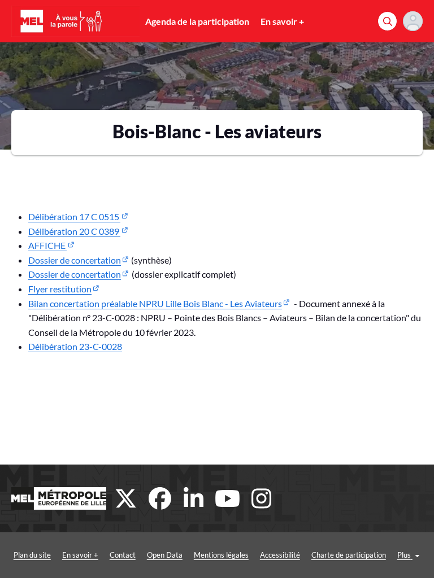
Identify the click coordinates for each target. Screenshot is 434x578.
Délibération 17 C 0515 (74, 216)
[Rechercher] (387, 21)
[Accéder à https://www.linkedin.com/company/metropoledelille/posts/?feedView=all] (194, 498)
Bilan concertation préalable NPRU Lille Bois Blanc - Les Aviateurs (155, 303)
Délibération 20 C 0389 (74, 231)
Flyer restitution (60, 288)
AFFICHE (47, 245)
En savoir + (282, 21)
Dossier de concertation (74, 260)
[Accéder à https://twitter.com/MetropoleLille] (126, 498)
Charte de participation (348, 554)
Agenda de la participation (197, 21)
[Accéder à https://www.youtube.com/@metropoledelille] (228, 498)
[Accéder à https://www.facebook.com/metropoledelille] (160, 498)
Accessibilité (280, 554)
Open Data (165, 554)
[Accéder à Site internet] (58, 498)
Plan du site (32, 554)
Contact (123, 554)
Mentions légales (221, 554)
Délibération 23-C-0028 (75, 346)
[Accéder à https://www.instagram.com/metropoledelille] (262, 498)
